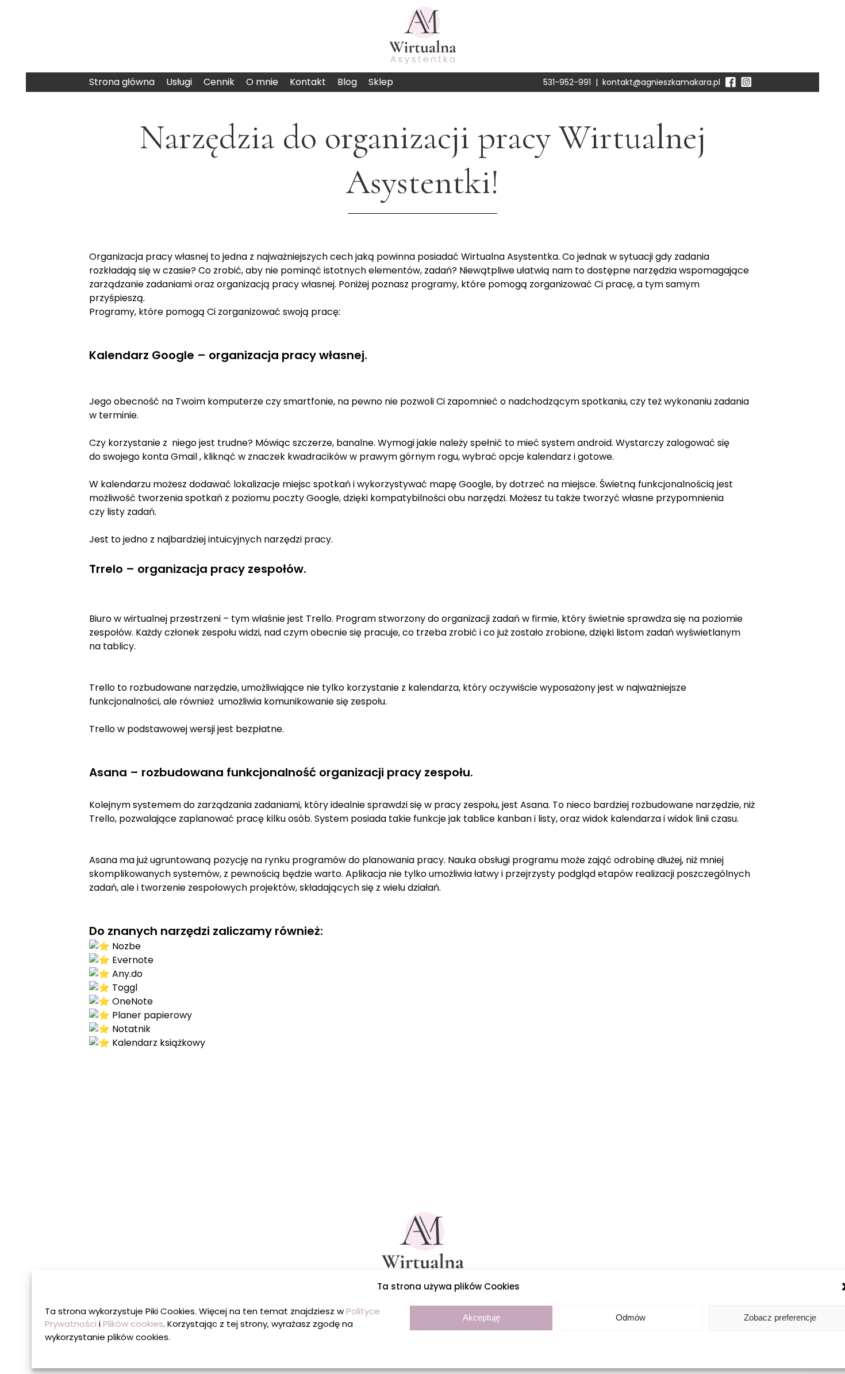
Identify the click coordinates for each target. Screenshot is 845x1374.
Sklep (380, 81)
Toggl (124, 987)
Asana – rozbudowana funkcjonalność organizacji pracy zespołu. (281, 772)
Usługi (179, 81)
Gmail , (186, 456)
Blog (347, 81)
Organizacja (116, 256)
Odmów (631, 1317)
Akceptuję (481, 1317)
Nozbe (126, 946)
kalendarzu (126, 484)
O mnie (262, 81)
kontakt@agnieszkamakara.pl (661, 82)
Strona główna (122, 81)
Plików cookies (133, 1324)
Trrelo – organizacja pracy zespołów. (197, 569)
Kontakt (308, 81)
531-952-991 (567, 82)
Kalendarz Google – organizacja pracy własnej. (228, 355)
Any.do (127, 973)
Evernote (132, 960)
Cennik (219, 81)
